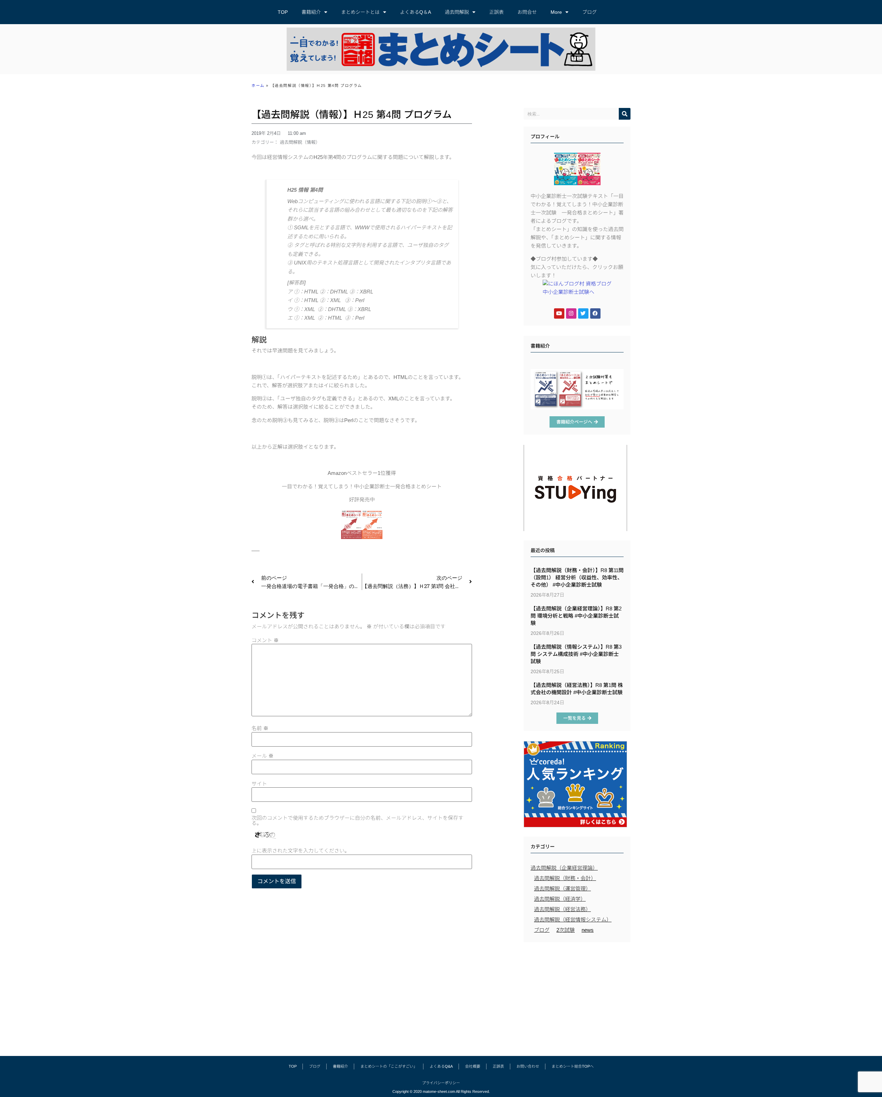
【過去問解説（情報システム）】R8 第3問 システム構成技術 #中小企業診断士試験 (576, 654)
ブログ (589, 12)
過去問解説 (457, 12)
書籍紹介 (311, 12)
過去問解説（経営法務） (562, 909)
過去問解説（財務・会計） (565, 878)
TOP (283, 12)
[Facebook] (595, 313)
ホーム (258, 85)
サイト (259, 783)
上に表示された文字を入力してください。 (301, 850)
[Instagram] (571, 313)
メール (263, 755)
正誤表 (496, 12)
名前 (260, 728)
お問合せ (527, 12)
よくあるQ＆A (415, 12)
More (556, 12)
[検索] (624, 114)
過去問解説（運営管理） (562, 888)
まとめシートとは (360, 12)
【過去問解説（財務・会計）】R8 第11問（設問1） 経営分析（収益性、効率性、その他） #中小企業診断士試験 (577, 577)
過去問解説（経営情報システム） (573, 920)
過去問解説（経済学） (560, 899)
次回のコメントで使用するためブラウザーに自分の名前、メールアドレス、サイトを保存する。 (357, 820)
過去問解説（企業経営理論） (564, 868)
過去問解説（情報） (300, 142)
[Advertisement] (577, 996)
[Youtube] (559, 313)
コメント (265, 640)
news (588, 930)
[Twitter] (583, 313)
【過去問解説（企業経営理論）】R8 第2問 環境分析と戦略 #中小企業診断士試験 (576, 616)
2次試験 (565, 930)
